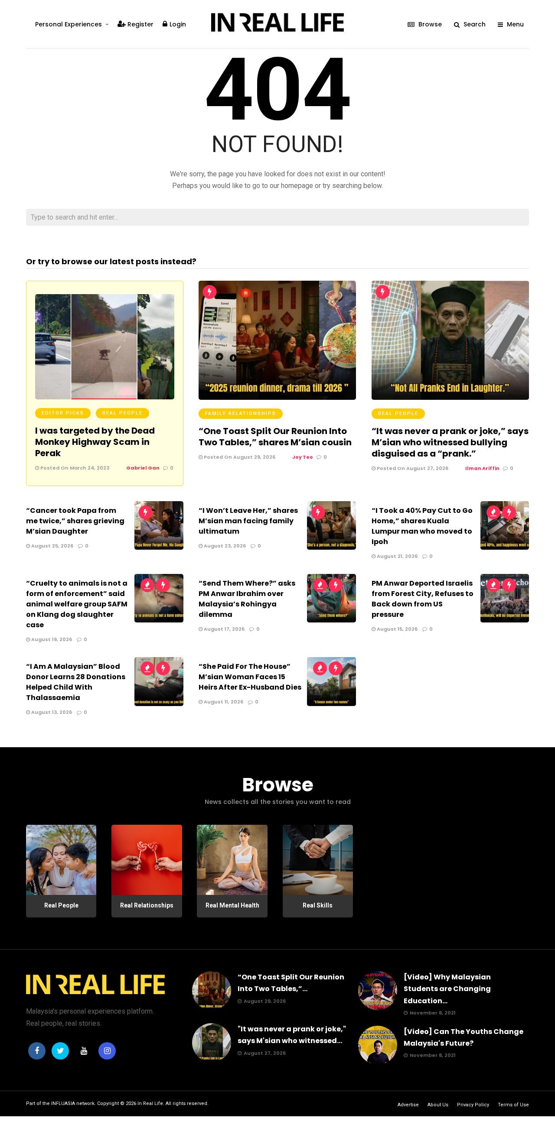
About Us (438, 1105)
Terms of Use (513, 1105)
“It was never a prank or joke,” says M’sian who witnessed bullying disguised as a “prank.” (450, 442)
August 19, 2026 (51, 639)
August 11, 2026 (222, 701)
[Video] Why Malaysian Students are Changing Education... (447, 988)
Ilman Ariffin (482, 468)
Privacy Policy (473, 1105)
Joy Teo (302, 457)
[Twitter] (60, 1051)
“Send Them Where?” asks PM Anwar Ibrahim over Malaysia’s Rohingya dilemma (247, 598)
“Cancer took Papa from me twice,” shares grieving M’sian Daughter (75, 521)
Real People (122, 413)
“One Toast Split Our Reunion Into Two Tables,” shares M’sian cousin (275, 436)
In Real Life (150, 1103)
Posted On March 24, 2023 (74, 467)
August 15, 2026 (396, 628)
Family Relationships (240, 413)
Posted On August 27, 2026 (411, 468)
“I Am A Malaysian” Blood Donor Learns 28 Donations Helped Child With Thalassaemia (75, 682)
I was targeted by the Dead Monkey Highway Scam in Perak (95, 442)
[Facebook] (37, 1051)
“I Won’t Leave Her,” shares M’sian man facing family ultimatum (248, 521)
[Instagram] (107, 1051)
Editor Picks (63, 413)
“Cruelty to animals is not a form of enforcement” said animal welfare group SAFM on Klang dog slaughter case (76, 604)
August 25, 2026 (51, 545)
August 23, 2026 (224, 545)
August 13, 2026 (51, 712)
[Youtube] (83, 1051)
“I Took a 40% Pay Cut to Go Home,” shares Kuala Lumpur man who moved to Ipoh (422, 526)
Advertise (408, 1105)
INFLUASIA (63, 1103)
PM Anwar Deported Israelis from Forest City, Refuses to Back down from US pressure (422, 598)
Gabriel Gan (143, 467)
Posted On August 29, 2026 (238, 457)
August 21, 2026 (396, 556)
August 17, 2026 (223, 628)
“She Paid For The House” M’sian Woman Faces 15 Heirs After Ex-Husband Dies (250, 676)
